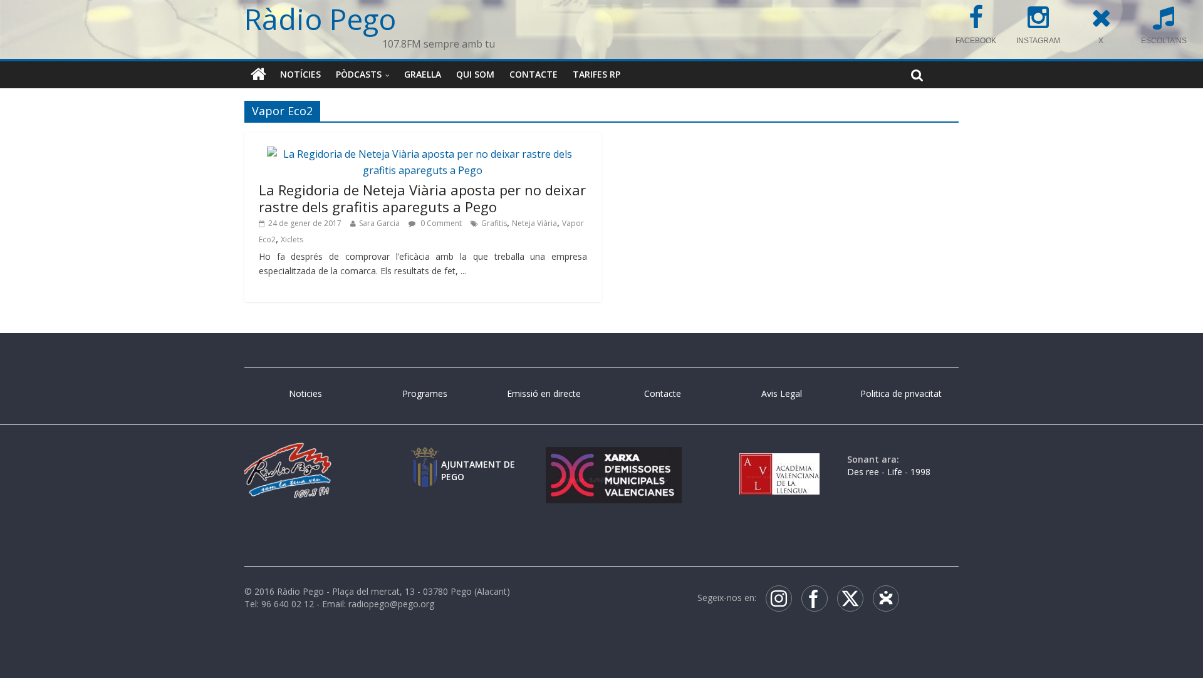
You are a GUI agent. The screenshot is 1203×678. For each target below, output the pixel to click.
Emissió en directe (544, 393)
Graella (422, 74)
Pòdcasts (359, 74)
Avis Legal (781, 393)
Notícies (300, 74)
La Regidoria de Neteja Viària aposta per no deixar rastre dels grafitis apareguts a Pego (422, 197)
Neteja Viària (534, 223)
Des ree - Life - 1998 (888, 472)
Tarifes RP (596, 74)
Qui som (475, 74)
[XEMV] (613, 459)
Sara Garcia (379, 223)
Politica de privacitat (901, 393)
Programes (424, 393)
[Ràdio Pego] (258, 74)
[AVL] (779, 459)
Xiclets (292, 239)
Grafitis (494, 223)
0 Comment (440, 223)
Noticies (305, 393)
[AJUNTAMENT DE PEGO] (424, 459)
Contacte (533, 74)
